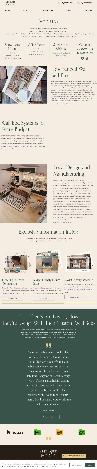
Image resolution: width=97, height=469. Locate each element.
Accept (90, 465)
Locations (88, 11)
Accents (26, 11)
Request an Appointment (63, 104)
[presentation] (47, 438)
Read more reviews (48, 417)
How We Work (48, 11)
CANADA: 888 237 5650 (83, 3)
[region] (48, 464)
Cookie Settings (76, 465)
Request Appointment (76, 456)
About (68, 11)
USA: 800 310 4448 (66, 3)
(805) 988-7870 (86, 53)
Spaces (7, 11)
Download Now (12, 298)
